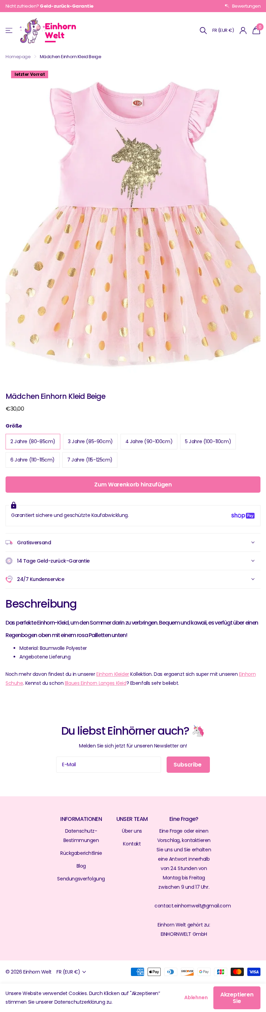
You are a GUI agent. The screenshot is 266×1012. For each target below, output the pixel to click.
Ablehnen (196, 997)
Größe (14, 425)
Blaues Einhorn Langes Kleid (95, 683)
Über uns (132, 830)
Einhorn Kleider (112, 674)
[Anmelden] (243, 30)
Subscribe (188, 765)
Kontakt (132, 843)
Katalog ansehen (10, 30)
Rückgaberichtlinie (81, 853)
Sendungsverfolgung (81, 878)
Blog (81, 865)
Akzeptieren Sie (237, 998)
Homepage (18, 56)
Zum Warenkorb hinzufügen (132, 485)
